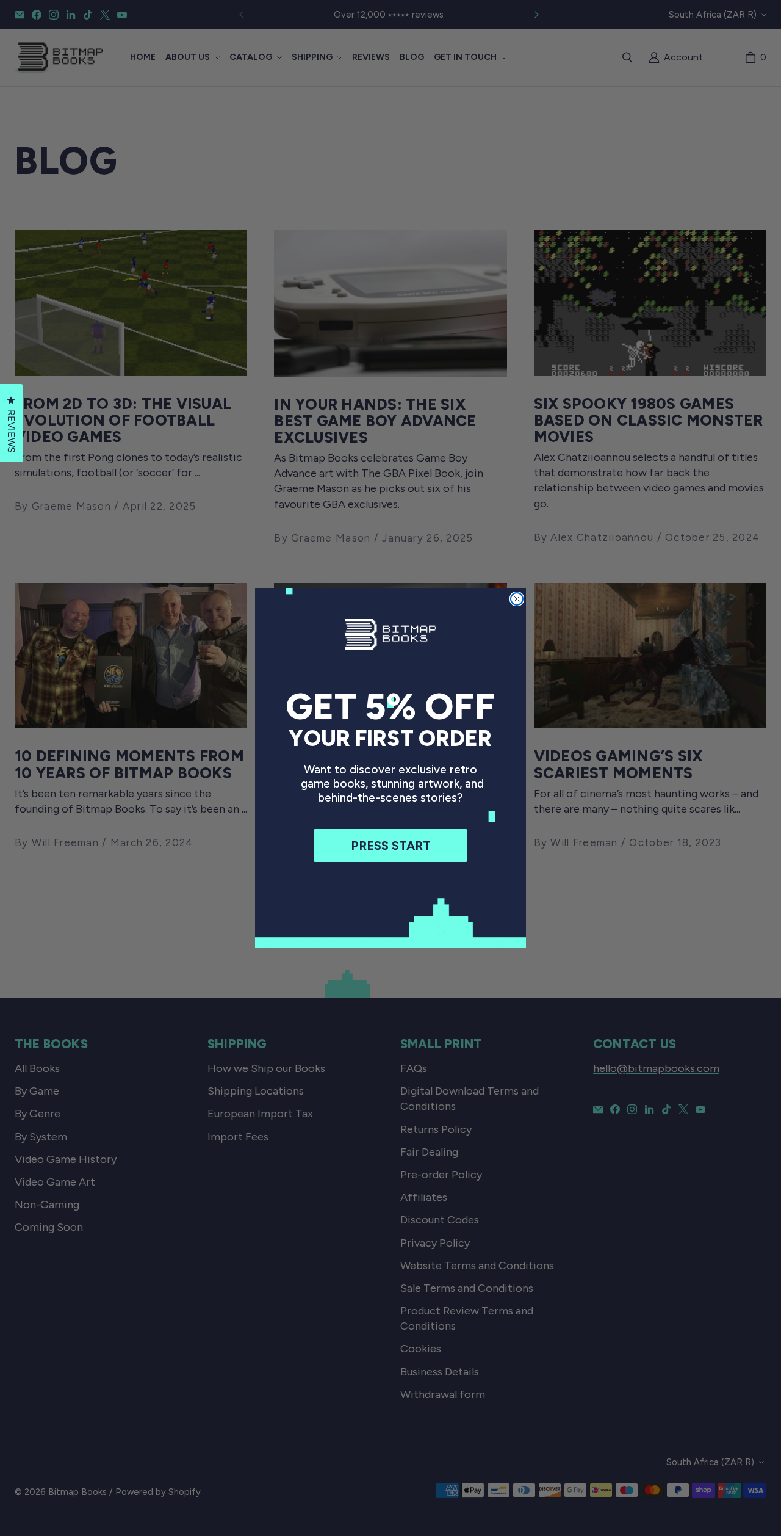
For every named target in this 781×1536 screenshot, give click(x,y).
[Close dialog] (517, 599)
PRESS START (391, 845)
